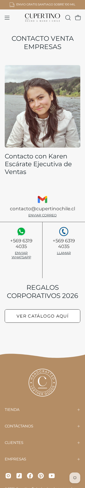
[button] (67, 17)
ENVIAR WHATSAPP (21, 255)
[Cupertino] (42, 17)
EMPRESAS (15, 459)
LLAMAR (64, 253)
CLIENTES (14, 442)
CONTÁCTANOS (19, 426)
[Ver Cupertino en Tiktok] (19, 475)
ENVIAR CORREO (42, 215)
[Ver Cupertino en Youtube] (51, 475)
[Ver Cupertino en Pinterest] (40, 475)
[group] (42, 4)
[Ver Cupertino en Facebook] (30, 475)
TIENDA (12, 409)
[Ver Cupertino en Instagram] (8, 475)
